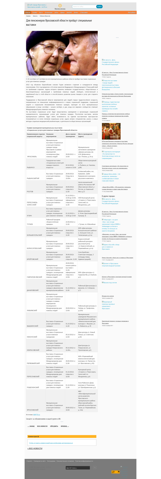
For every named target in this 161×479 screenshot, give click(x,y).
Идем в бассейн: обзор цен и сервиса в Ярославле (117, 257)
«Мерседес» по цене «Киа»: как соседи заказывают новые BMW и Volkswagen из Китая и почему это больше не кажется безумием (117, 236)
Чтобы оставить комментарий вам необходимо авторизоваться (51, 443)
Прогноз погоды (60, 8)
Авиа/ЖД (69, 12)
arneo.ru (42, 469)
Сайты (56, 12)
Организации (48, 12)
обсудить (54, 426)
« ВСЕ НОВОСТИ (34, 448)
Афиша (62, 12)
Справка (34, 12)
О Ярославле (84, 12)
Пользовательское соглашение (65, 461)
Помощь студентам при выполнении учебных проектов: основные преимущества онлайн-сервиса (116, 116)
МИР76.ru (36, 414)
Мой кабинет (132, 12)
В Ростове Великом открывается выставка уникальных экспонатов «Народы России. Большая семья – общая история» (117, 143)
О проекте (29, 461)
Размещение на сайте (40, 461)
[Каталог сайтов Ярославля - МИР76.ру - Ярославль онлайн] (124, 472)
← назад (30, 426)
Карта (41, 12)
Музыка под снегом (108, 296)
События (27, 12)
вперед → (65, 426)
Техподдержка (51, 461)
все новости (42, 426)
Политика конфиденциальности (84, 461)
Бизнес (76, 12)
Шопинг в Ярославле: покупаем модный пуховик (117, 277)
